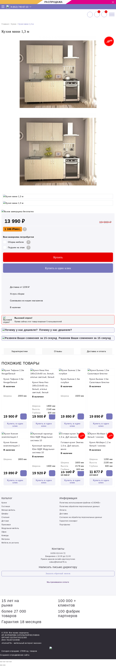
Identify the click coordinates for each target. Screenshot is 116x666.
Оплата (63, 510)
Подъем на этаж (16, 247)
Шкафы (5, 514)
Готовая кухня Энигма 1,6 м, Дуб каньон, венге (72, 445)
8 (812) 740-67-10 (19, 7)
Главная (5, 24)
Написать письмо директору (58, 567)
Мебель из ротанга (10, 543)
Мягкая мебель (8, 510)
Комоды (5, 535)
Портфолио (65, 525)
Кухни (13, 24)
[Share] (4, 661)
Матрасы (6, 539)
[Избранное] (97, 14)
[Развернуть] (7, 661)
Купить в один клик (58, 268)
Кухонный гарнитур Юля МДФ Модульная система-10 (43, 449)
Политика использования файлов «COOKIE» (80, 503)
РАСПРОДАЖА (53, 2)
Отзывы (58, 351)
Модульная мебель (10, 528)
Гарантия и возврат (68, 521)
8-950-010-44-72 (58, 553)
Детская (5, 521)
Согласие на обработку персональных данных (81, 517)
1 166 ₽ (9, 229)
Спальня (6, 517)
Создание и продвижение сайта (14, 655)
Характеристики (19, 351)
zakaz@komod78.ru (58, 562)
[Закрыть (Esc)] (1, 661)
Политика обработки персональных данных (80, 506)
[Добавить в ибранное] (110, 189)
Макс (8, 7)
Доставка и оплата (96, 351)
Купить (58, 257)
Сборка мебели (16, 242)
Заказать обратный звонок (58, 573)
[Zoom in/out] (10, 661)
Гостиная (6, 506)
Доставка (64, 514)
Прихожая (6, 525)
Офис (4, 532)
